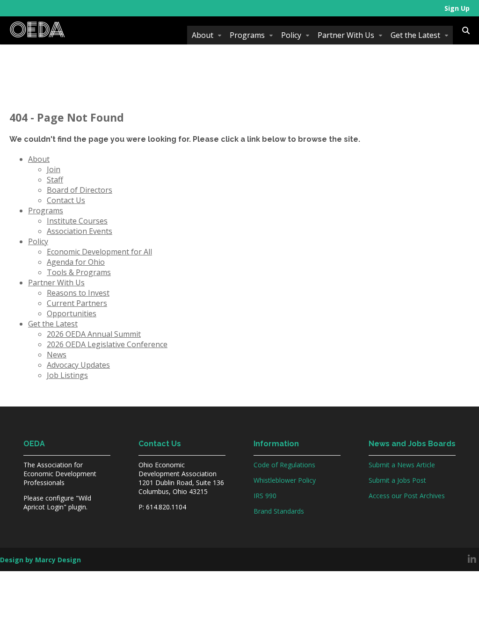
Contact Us (66, 200)
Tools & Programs (79, 272)
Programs (247, 35)
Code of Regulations (284, 464)
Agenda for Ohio (76, 262)
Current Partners (77, 303)
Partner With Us (346, 35)
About (202, 35)
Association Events (79, 231)
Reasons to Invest (78, 293)
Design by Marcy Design (40, 559)
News (56, 354)
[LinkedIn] (472, 559)
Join (53, 169)
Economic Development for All (99, 252)
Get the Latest (415, 35)
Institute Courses (77, 221)
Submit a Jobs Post (397, 480)
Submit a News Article (402, 464)
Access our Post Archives (407, 495)
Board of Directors (79, 190)
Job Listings (67, 375)
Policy (291, 35)
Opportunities (71, 313)
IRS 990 (265, 495)
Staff (55, 179)
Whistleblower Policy (285, 480)
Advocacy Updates (78, 365)
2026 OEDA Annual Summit (94, 334)
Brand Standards (279, 511)
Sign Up (457, 8)
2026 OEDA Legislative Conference (107, 344)
